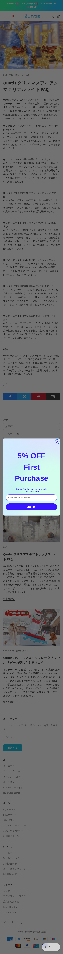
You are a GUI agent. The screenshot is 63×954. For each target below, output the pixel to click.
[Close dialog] (57, 442)
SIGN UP (31, 507)
